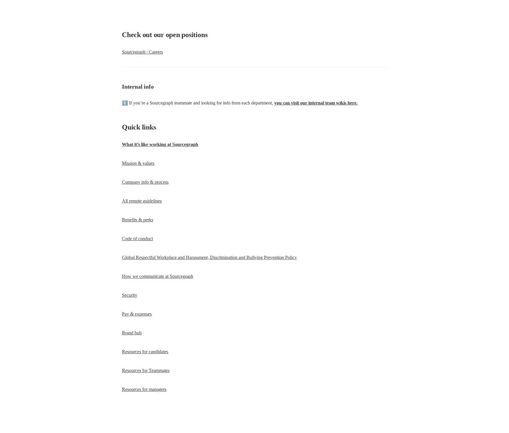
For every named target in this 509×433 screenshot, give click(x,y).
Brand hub (132, 332)
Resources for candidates (145, 351)
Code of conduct (137, 238)
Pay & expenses (137, 313)
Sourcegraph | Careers (142, 51)
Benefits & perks (137, 219)
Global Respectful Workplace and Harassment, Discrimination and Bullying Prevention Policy (209, 257)
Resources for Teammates (146, 370)
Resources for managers (144, 389)
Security (129, 295)
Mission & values (138, 163)
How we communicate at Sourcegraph (157, 276)
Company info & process (145, 182)
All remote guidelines (142, 200)
